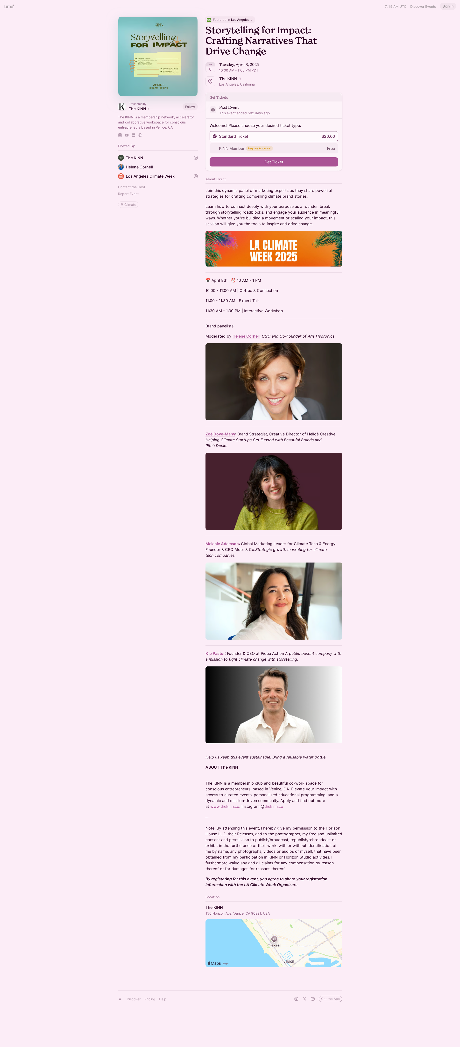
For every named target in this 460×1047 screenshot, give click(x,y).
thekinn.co (273, 806)
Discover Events (423, 6)
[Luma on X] (304, 999)
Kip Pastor (215, 653)
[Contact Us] (313, 999)
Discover (134, 999)
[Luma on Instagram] (296, 999)
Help (162, 999)
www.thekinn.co (224, 806)
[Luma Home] (9, 6)
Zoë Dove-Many (220, 434)
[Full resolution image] (273, 249)
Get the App (330, 999)
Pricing (149, 999)
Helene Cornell (246, 336)
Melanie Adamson (222, 543)
